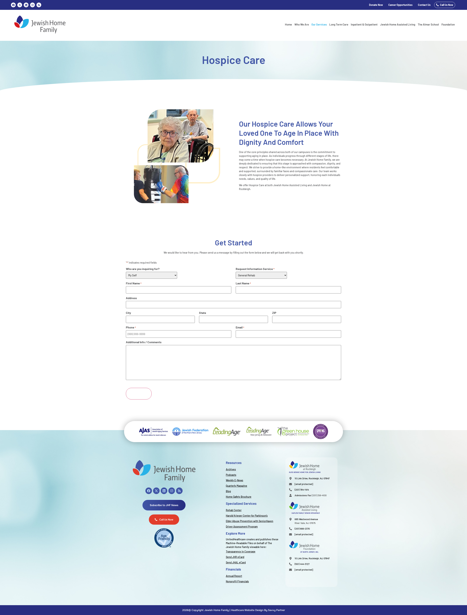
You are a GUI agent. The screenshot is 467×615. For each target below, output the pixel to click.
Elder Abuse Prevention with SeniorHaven (249, 521)
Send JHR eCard (235, 557)
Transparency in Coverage (240, 551)
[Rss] (38, 5)
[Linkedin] (26, 5)
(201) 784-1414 (302, 489)
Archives (231, 469)
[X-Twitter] (19, 5)
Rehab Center (234, 510)
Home (288, 24)
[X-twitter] (156, 490)
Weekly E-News (234, 480)
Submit (138, 393)
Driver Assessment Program (242, 526)
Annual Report (234, 575)
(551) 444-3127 (302, 564)
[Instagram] (32, 5)
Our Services (319, 24)
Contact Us (424, 4)
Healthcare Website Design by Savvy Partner (258, 610)
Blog (228, 491)
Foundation (448, 24)
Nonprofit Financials (237, 581)
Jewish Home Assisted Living (397, 24)
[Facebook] (13, 5)
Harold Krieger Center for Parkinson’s (247, 515)
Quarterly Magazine (236, 485)
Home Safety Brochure (238, 496)
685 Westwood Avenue (306, 519)
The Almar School (428, 24)
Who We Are (301, 24)
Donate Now (376, 4)
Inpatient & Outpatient (364, 24)
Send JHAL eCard (236, 562)
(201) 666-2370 (302, 528)
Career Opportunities (400, 4)
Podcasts (231, 474)
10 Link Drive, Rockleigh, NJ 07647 (312, 478)
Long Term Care (338, 24)
